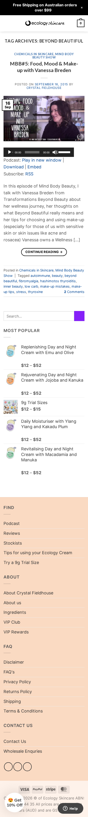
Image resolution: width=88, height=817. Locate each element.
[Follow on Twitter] (27, 766)
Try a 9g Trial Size (21, 562)
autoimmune (40, 276)
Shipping (12, 701)
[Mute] (55, 152)
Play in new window (41, 160)
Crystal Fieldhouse (44, 88)
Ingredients (15, 612)
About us (12, 602)
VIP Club (12, 622)
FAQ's (9, 671)
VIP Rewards (16, 631)
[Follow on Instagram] (17, 766)
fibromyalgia (28, 281)
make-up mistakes (55, 286)
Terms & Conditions (23, 711)
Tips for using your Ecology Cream (38, 552)
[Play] (10, 152)
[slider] (65, 152)
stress (21, 292)
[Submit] (79, 316)
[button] (7, 23)
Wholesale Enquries (23, 751)
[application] (39, 152)
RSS (29, 173)
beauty (57, 276)
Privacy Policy (17, 681)
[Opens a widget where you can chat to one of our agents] (70, 809)
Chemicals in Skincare (34, 54)
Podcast (12, 523)
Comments (74, 292)
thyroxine (35, 292)
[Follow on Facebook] (8, 766)
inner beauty (13, 286)
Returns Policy (18, 691)
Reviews (12, 533)
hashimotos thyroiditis (58, 281)
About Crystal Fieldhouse (28, 592)
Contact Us (15, 741)
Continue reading (44, 252)
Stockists (13, 543)
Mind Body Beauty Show (53, 55)
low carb (31, 286)
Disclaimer (14, 662)
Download (14, 166)
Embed (34, 166)
